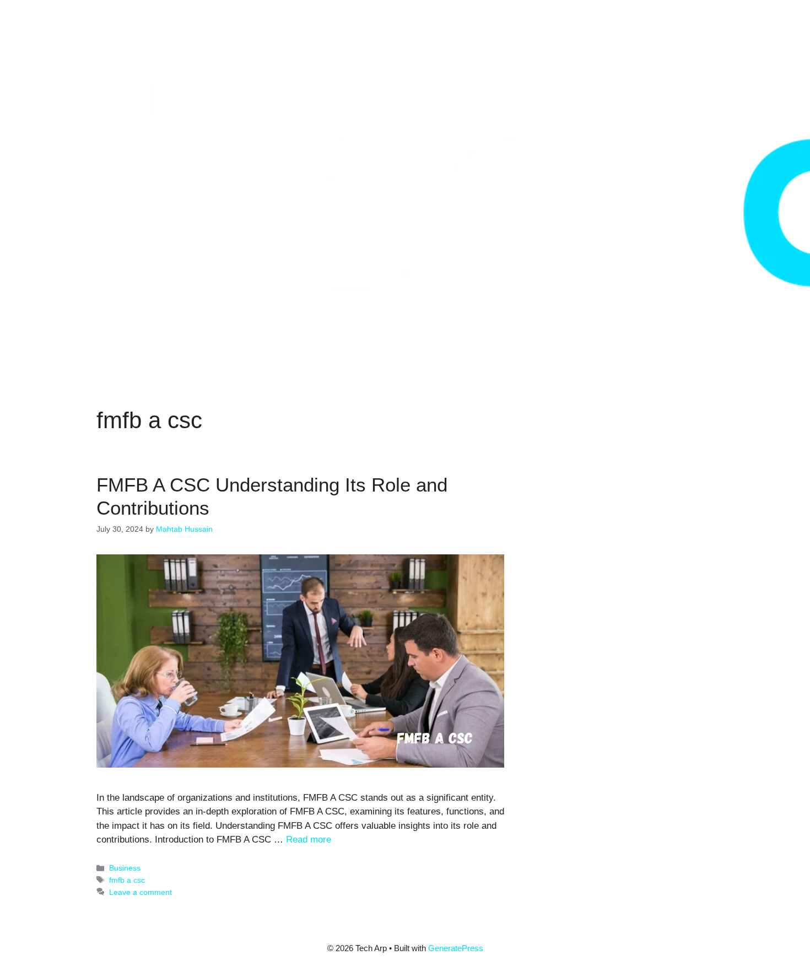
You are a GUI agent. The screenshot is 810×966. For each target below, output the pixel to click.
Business (125, 868)
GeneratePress (455, 948)
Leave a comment (140, 892)
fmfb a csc (127, 880)
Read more (308, 839)
